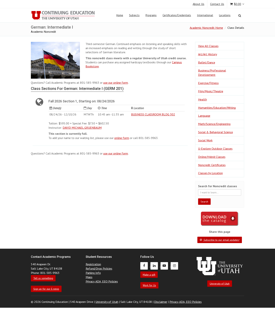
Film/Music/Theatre (210, 91)
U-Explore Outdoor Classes (215, 148)
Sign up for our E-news (46, 289)
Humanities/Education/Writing (217, 107)
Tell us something (43, 278)
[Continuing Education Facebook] (145, 266)
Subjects (134, 15)
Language (204, 116)
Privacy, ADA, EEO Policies (102, 281)
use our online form (115, 82)
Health (202, 99)
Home (119, 15)
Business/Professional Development (212, 73)
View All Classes (208, 46)
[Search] (239, 15)
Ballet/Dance (206, 62)
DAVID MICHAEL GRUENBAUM (82, 127)
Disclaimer (160, 302)
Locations (224, 15)
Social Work (205, 140)
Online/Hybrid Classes (211, 157)
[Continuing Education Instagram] (175, 266)
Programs (151, 15)
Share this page (219, 232)
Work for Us (149, 285)
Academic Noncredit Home (206, 28)
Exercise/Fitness (208, 83)
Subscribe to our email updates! (221, 240)
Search (204, 201)
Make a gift (149, 274)
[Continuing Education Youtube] (166, 266)
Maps (89, 277)
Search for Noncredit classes (217, 186)
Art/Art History (207, 54)
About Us (198, 4)
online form (121, 138)
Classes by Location (210, 173)
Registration (93, 264)
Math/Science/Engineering (214, 124)
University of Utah (220, 283)
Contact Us (217, 4)
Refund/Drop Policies (99, 268)
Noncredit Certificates (212, 165)
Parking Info (93, 273)
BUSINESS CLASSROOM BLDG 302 (153, 114)
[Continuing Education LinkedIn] (155, 266)
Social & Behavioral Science (215, 132)
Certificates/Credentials (177, 15)
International (205, 15)
